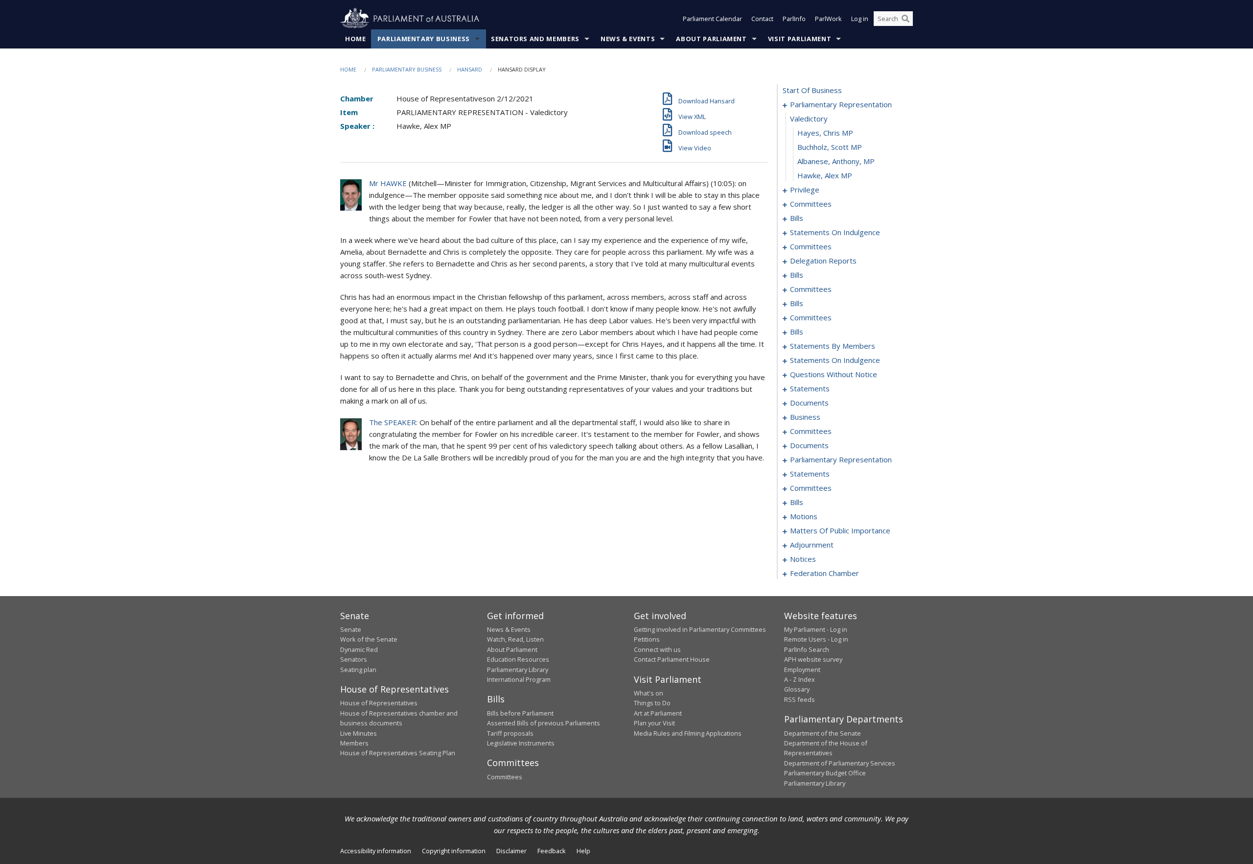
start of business (812, 90)
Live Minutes (358, 733)
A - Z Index (799, 679)
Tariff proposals (510, 733)
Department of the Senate (822, 733)
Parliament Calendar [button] (712, 18)
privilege (804, 189)
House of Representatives (379, 702)
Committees (504, 776)
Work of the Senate (368, 639)
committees (811, 204)
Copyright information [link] (454, 850)
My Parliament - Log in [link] (815, 629)
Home (355, 38)
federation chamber (824, 573)
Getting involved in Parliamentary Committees (700, 629)
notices (803, 559)
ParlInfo (794, 18)
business (805, 417)
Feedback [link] (551, 850)
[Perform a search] (905, 18)
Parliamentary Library (517, 669)
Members (354, 743)
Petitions (647, 639)
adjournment (812, 545)
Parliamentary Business (423, 38)
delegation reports (823, 260)
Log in (859, 18)
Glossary (797, 689)
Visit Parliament (799, 38)
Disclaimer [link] (511, 850)
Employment (802, 669)
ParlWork (828, 18)
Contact (762, 18)
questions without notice (833, 374)
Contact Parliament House (672, 659)
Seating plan (358, 669)
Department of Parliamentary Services (839, 763)
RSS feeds (799, 699)
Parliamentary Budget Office (825, 772)
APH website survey (813, 659)
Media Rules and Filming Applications (688, 733)
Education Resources (518, 659)
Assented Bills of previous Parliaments (543, 723)
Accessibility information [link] (375, 850)
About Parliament (711, 38)
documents (809, 403)
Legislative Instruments (521, 743)
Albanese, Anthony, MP (836, 161)
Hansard (469, 69)
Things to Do (652, 702)
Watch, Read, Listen (515, 639)
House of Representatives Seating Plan (397, 752)
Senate (350, 629)
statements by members (832, 346)
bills (796, 218)
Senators (353, 659)
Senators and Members (535, 38)
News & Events (628, 38)
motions (803, 516)
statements (810, 388)
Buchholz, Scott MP (829, 147)
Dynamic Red (359, 649)
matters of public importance (840, 530)
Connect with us (657, 649)
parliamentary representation (841, 104)
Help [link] (583, 850)
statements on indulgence (835, 232)
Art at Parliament (658, 713)
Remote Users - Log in (816, 639)
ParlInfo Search (806, 649)
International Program (519, 679)
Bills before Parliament (520, 713)
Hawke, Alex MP (824, 175)
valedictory (809, 118)
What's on (648, 693)
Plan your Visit (654, 723)
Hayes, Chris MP (825, 133)
